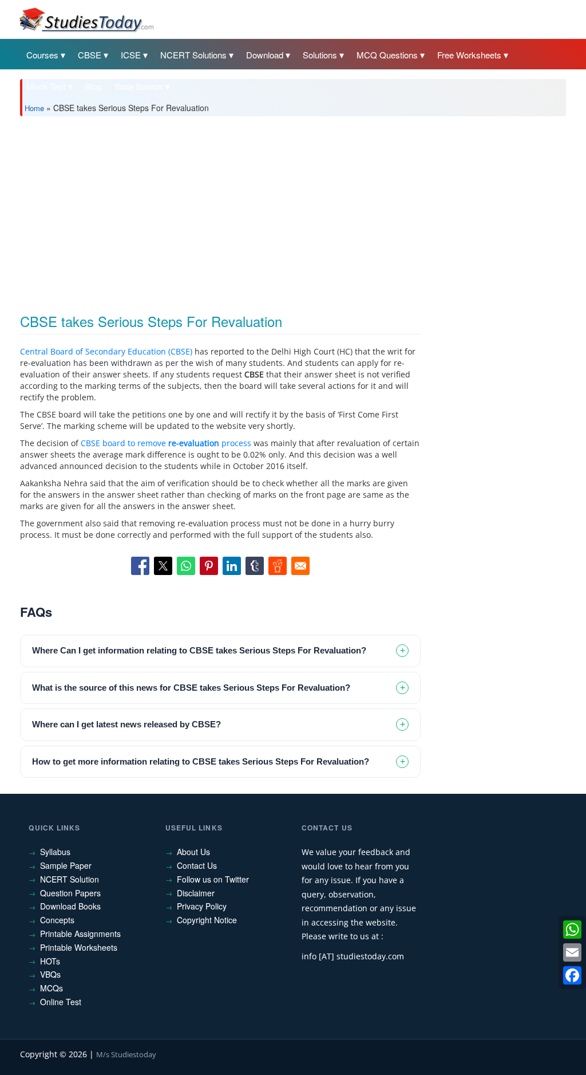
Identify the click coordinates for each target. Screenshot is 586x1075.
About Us (193, 851)
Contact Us (197, 865)
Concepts (57, 920)
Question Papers (70, 893)
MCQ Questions (387, 55)
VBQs (50, 974)
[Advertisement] (292, 211)
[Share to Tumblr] (255, 566)
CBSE (89, 55)
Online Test (60, 1001)
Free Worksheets (469, 55)
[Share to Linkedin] (232, 566)
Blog (93, 86)
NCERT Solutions (193, 55)
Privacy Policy (202, 906)
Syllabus (55, 851)
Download (264, 55)
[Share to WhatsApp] (186, 566)
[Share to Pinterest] (209, 566)
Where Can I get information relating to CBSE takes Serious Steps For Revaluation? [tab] (199, 650)
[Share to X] (163, 566)
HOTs (50, 961)
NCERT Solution (69, 879)
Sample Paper (66, 865)
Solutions (320, 55)
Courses (42, 55)
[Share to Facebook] (140, 566)
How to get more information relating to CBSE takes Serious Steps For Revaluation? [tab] (200, 761)
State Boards (138, 86)
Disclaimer (196, 893)
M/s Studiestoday (126, 1054)
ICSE (131, 55)
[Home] (86, 19)
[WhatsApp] (572, 929)
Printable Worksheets (78, 947)
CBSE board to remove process (166, 443)
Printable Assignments (80, 933)
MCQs (51, 988)
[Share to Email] (300, 566)
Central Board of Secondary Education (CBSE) (106, 351)
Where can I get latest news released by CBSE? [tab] (126, 724)
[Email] (572, 952)
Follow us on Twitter (213, 879)
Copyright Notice (207, 920)
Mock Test (46, 86)
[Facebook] (572, 975)
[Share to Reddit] (277, 566)
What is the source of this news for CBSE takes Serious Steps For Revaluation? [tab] (191, 687)
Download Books (70, 906)
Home (34, 108)
